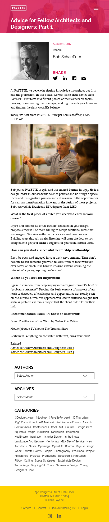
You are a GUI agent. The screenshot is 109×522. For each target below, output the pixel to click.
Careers (26, 508)
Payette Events (33, 451)
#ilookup (41, 417)
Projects (35, 455)
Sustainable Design (69, 460)
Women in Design (67, 465)
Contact (41, 508)
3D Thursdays (80, 417)
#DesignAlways (24, 417)
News (32, 446)
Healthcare (21, 436)
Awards (87, 422)
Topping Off (38, 465)
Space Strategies (45, 460)
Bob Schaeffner (67, 56)
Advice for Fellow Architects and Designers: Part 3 (42, 352)
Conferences (41, 427)
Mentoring (52, 441)
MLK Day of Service (72, 441)
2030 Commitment (26, 422)
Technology (22, 465)
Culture (70, 427)
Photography (62, 451)
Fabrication (57, 431)
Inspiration (36, 436)
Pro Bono (78, 451)
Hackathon (72, 431)
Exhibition (43, 431)
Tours (50, 465)
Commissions (23, 427)
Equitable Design (25, 431)
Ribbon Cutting (24, 460)
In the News (72, 436)
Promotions (49, 455)
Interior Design (53, 436)
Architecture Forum (68, 422)
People (57, 50)
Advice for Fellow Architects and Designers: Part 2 (42, 348)
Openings (44, 446)
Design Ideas (84, 427)
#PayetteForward (59, 417)
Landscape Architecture (29, 441)
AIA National (46, 422)
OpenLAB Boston (63, 446)
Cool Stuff (57, 427)
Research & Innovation (72, 455)
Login (84, 508)
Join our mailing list (63, 508)
